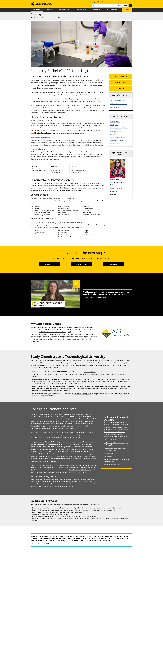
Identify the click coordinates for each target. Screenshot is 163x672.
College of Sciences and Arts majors (115, 427)
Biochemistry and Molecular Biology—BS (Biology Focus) (116, 444)
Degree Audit (114, 107)
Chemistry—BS (108, 456)
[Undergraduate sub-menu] (42, 10)
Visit (102, 2)
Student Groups (115, 143)
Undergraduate (37, 9)
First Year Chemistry (116, 131)
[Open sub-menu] (123, 2)
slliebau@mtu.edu (116, 188)
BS (94, 379)
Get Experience (115, 134)
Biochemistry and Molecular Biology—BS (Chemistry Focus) (116, 449)
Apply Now (120, 88)
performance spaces (79, 472)
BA (99, 379)
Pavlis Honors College (117, 140)
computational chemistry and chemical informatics (48, 381)
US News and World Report (68, 133)
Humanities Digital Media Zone (41, 467)
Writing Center (59, 467)
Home (31, 18)
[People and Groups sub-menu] (87, 10)
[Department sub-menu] (100, 10)
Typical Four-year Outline (118, 100)
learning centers (81, 465)
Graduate (50, 9)
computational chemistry (92, 157)
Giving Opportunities (111, 9)
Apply (105, 2)
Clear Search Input (115, 5)
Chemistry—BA (108, 453)
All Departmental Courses (118, 104)
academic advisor (109, 439)
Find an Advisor (115, 122)
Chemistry (36, 14)
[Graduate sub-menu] (53, 10)
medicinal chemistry (74, 381)
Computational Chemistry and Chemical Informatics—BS (116, 461)
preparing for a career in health (55, 449)
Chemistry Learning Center (119, 128)
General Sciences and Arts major (114, 432)
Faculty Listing (114, 125)
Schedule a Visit (120, 83)
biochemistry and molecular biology (118, 379)
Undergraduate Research (118, 137)
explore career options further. (46, 218)
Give (110, 2)
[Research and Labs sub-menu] (70, 10)
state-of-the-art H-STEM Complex (80, 470)
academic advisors (90, 372)
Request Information (121, 76)
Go (130, 5)
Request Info (96, 2)
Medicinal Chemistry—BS (111, 465)
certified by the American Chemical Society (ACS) (55, 332)
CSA (35, 18)
